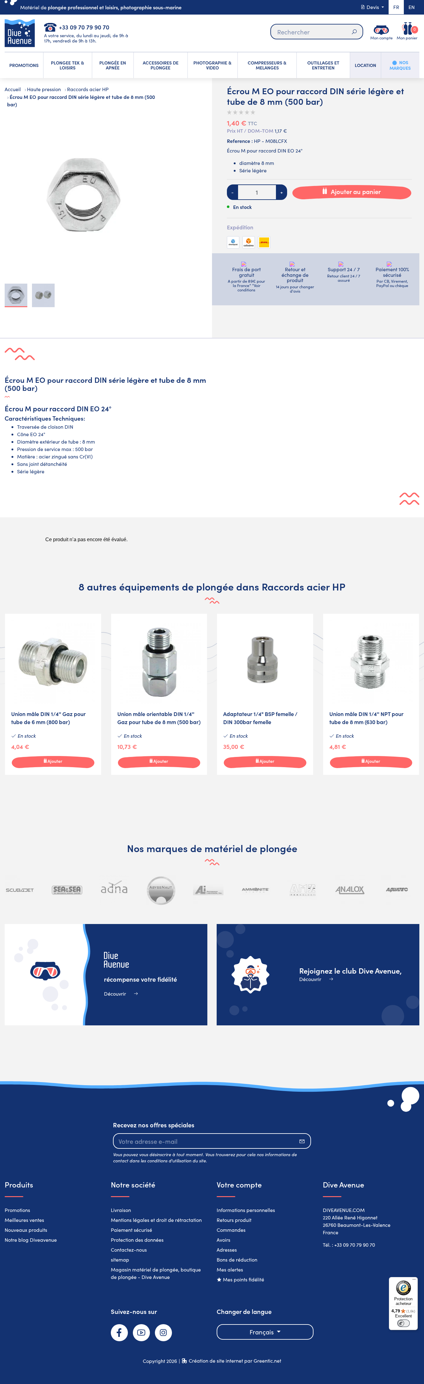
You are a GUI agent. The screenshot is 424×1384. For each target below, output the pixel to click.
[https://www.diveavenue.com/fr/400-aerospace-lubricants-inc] (208, 890)
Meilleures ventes (24, 1220)
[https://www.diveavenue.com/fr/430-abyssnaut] (161, 890)
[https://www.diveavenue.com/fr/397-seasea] (67, 890)
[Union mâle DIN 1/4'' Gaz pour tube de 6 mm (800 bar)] (53, 694)
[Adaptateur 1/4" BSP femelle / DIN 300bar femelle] (265, 694)
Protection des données (137, 1239)
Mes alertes (230, 1269)
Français (262, 1332)
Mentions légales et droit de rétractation (156, 1220)
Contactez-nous (129, 1249)
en (411, 7)
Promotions (17, 1210)
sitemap (120, 1259)
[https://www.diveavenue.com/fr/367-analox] (350, 890)
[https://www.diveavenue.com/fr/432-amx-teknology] (302, 890)
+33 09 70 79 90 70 (84, 27)
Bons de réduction (237, 1259)
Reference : (240, 140)
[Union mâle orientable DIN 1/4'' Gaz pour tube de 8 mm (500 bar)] (159, 694)
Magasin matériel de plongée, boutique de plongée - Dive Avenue (156, 1273)
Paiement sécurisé (131, 1230)
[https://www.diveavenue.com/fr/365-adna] (114, 890)
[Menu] (414, 1281)
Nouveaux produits (26, 1230)
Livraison (121, 1210)
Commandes (231, 1230)
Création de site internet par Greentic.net (235, 1360)
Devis (372, 7)
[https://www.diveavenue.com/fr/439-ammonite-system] (255, 890)
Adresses (227, 1249)
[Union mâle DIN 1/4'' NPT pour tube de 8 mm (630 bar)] (371, 694)
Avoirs (223, 1239)
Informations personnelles (246, 1210)
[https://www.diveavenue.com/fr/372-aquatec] (396, 890)
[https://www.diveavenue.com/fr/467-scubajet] (20, 890)
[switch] (403, 1323)
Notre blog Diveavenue (31, 1239)
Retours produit (234, 1220)
